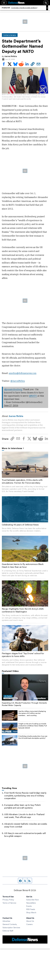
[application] (25, 687)
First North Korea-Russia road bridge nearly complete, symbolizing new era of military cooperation (25, 795)
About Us (30, 921)
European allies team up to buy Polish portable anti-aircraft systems (22, 806)
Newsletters (31, 902)
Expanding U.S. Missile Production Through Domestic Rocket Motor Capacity (24, 703)
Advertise (6, 921)
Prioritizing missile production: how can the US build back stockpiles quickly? (32, 737)
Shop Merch (31, 912)
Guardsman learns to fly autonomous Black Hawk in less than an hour (22, 565)
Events (29, 906)
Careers (29, 924)
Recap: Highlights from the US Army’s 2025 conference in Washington (23, 610)
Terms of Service (9, 902)
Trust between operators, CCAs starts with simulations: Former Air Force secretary (22, 481)
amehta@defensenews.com (22, 373)
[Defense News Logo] (16, 2)
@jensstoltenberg (13, 389)
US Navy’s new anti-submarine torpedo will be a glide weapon (25, 834)
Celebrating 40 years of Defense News (20, 524)
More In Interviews (12, 448)
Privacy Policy (8, 899)
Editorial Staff (8, 930)
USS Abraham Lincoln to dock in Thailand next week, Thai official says (24, 816)
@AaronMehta (17, 381)
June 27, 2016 (11, 405)
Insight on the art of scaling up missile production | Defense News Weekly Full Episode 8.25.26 (32, 725)
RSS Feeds (30, 909)
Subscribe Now (32, 899)
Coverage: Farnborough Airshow (24, 8)
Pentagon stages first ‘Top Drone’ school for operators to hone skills (23, 655)
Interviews (9, 35)
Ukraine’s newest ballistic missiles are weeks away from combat (25, 825)
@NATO (33, 395)
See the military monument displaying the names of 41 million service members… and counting (32, 713)
